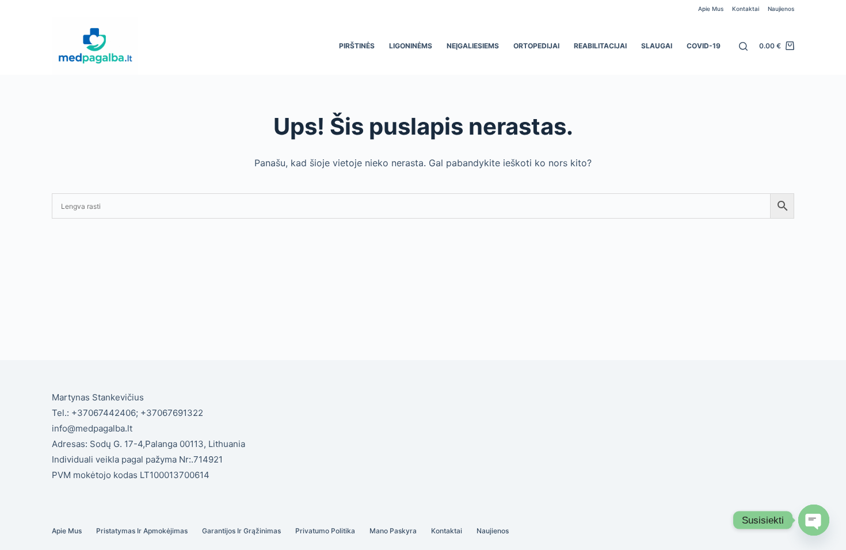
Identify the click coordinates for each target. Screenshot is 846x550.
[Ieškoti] (743, 46)
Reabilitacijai (600, 45)
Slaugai (656, 45)
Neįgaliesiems (473, 45)
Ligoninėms (410, 45)
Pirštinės (357, 45)
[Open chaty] (813, 520)
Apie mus (710, 8)
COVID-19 (704, 45)
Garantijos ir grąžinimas (241, 530)
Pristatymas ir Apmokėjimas (142, 530)
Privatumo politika (325, 530)
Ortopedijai (536, 45)
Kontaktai (745, 8)
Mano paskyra (393, 530)
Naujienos (781, 8)
